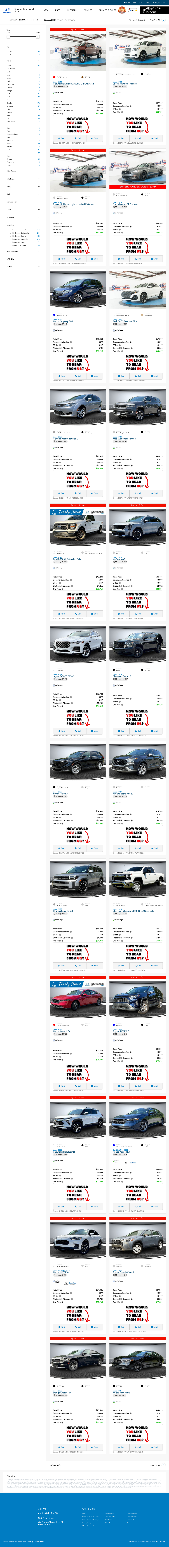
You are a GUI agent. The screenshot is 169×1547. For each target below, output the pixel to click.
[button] (104, 51)
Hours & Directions (149, 11)
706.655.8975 (154, 8)
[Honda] (7, 10)
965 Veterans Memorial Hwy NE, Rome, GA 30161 (145, 3)
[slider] (8, 37)
